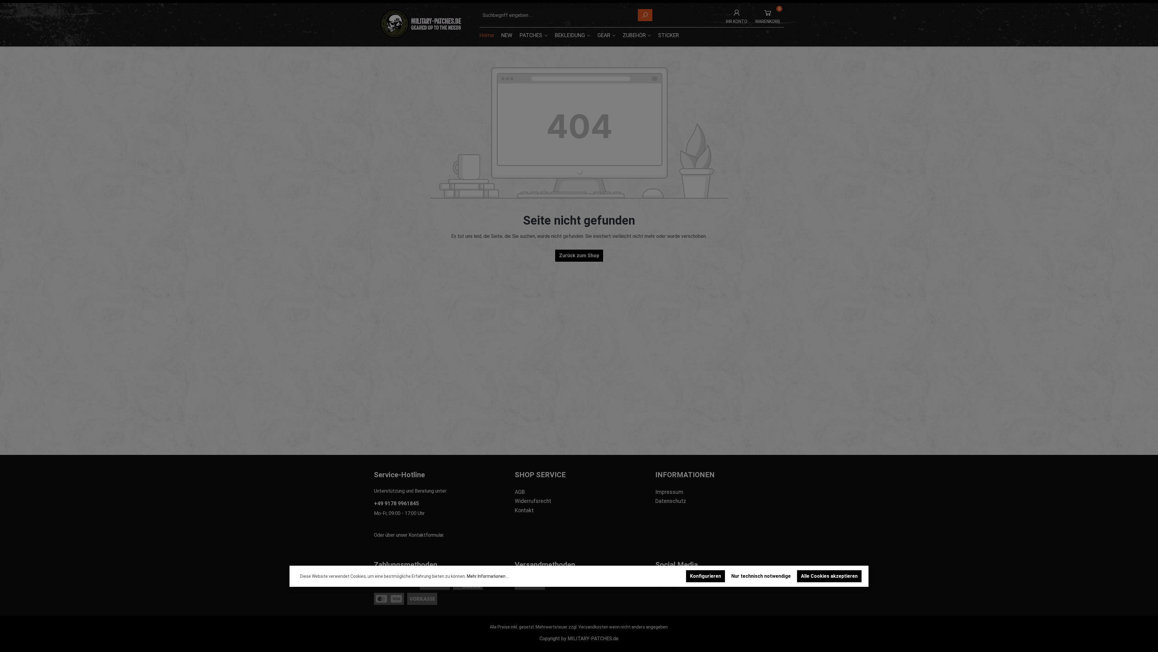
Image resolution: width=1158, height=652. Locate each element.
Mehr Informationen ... (488, 576)
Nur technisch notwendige (761, 576)
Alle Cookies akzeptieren (829, 576)
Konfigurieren (705, 576)
